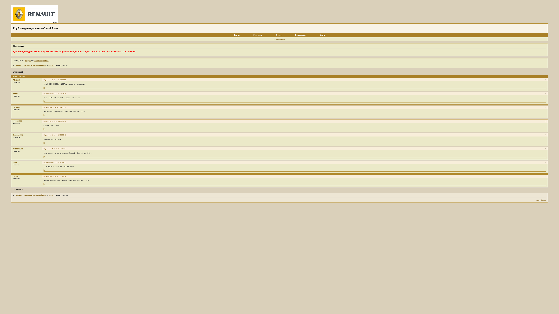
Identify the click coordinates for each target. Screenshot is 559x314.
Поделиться (48, 80)
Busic (15, 94)
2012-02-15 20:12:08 (59, 121)
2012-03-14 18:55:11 (59, 135)
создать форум (540, 200)
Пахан (15, 176)
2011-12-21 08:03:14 (59, 93)
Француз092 (18, 135)
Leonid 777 (17, 121)
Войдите (28, 60)
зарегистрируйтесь (41, 60)
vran (15, 163)
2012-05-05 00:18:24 (59, 149)
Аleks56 (16, 80)
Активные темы (279, 39)
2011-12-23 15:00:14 (59, 107)
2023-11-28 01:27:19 (59, 176)
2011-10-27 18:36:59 (59, 80)
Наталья (16, 107)
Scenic (51, 66)
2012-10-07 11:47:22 (59, 162)
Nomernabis (18, 149)
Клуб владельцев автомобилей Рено (30, 66)
